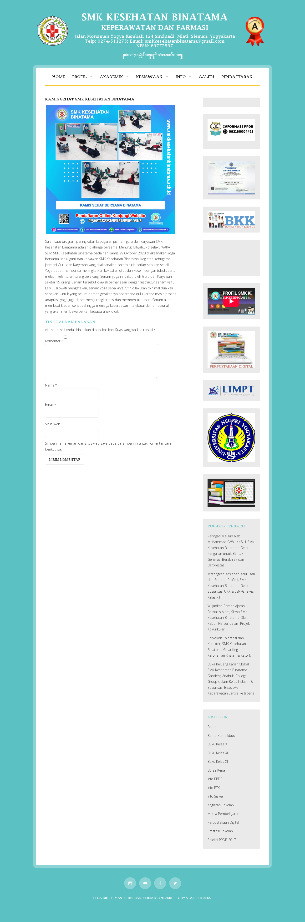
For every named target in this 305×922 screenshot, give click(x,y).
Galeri (206, 76)
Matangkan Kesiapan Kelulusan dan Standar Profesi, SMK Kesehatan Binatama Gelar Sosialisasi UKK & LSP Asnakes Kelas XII (231, 586)
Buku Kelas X (217, 744)
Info (181, 76)
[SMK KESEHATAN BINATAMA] (152, 49)
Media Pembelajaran (223, 813)
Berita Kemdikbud (221, 735)
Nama (51, 385)
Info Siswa (215, 796)
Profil (79, 76)
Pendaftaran (237, 76)
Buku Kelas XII (218, 761)
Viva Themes (198, 898)
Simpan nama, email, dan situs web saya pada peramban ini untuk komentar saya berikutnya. (108, 446)
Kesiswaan (149, 76)
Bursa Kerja (216, 770)
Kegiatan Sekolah (221, 805)
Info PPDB (215, 779)
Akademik (111, 76)
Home (58, 76)
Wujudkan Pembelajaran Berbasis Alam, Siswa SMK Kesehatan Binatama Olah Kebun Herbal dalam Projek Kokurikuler (229, 617)
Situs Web (52, 424)
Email (50, 404)
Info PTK (214, 787)
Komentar (54, 341)
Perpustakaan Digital (223, 822)
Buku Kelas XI (218, 753)
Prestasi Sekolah (220, 831)
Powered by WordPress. (117, 898)
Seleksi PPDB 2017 (222, 840)
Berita (212, 726)
